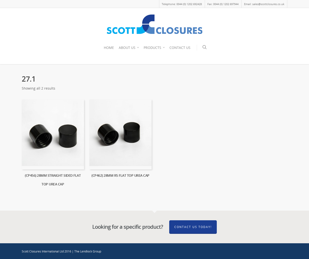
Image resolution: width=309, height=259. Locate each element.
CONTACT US (179, 47)
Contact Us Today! (193, 227)
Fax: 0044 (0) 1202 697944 (223, 4)
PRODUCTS (152, 47)
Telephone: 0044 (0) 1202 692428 (182, 4)
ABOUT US (127, 47)
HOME (109, 47)
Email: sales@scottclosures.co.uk (264, 4)
